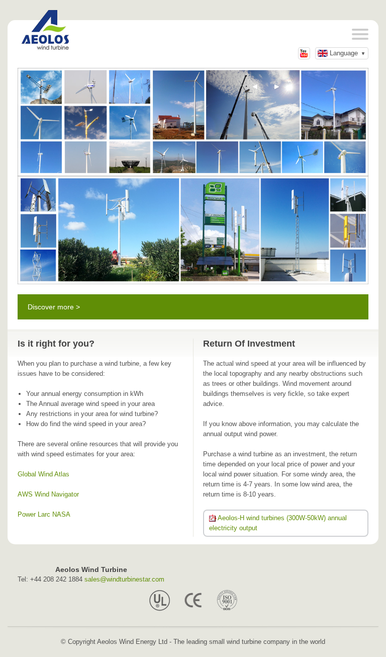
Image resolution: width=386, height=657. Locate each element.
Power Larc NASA (44, 514)
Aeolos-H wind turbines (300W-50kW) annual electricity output (278, 523)
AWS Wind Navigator (48, 494)
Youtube (304, 53)
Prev (255, 87)
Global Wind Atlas (43, 474)
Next (277, 87)
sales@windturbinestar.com (124, 579)
